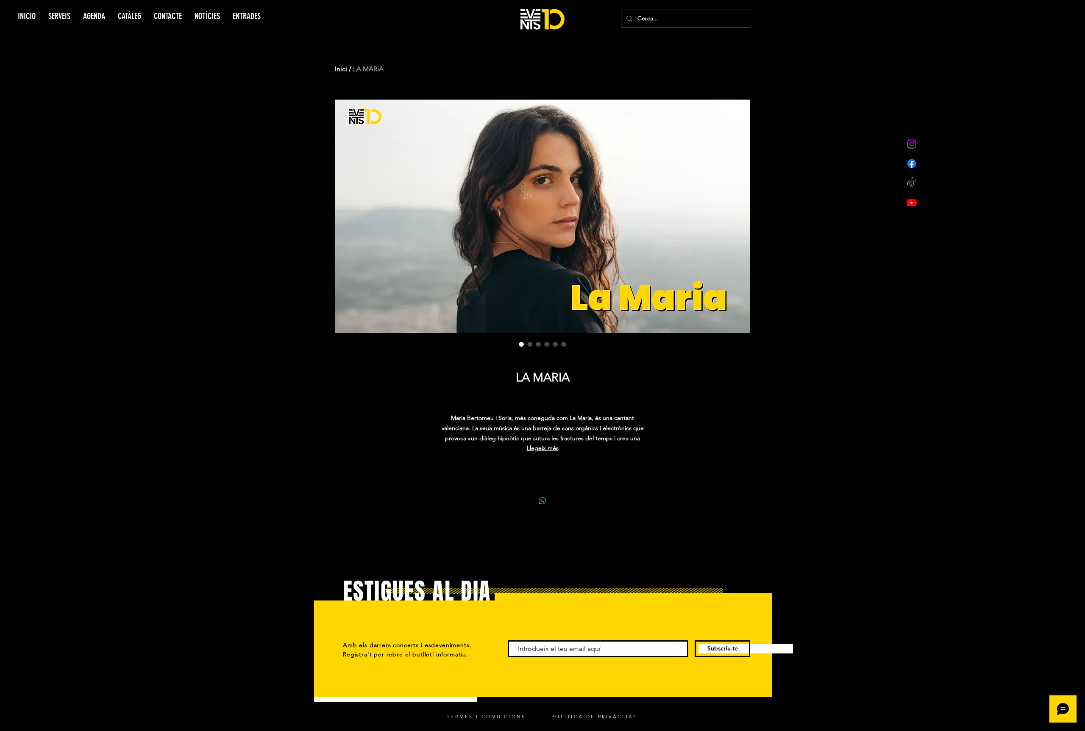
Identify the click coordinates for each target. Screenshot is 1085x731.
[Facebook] (912, 164)
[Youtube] (912, 202)
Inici (341, 69)
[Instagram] (912, 144)
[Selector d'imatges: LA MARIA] (521, 344)
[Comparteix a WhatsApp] (542, 501)
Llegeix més (543, 448)
